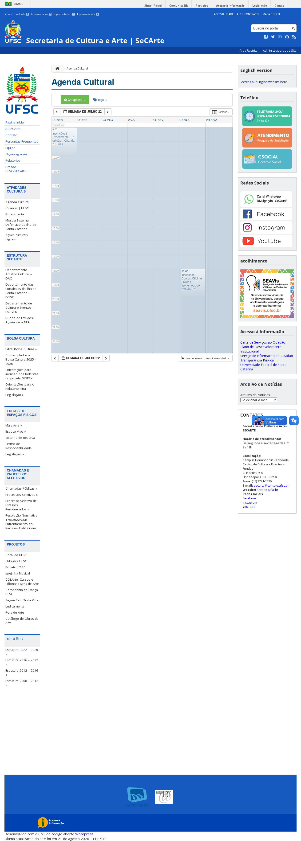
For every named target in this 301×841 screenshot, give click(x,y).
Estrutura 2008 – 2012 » (21, 683)
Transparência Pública (257, 360)
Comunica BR (178, 6)
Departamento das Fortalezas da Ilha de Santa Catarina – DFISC (20, 290)
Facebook (250, 498)
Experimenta (14, 214)
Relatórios (12, 160)
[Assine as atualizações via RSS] (294, 37)
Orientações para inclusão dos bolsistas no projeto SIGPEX (21, 374)
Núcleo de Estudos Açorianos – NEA (19, 320)
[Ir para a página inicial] (56, 68)
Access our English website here (264, 82)
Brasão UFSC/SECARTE (16, 169)
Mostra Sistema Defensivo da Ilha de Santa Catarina (20, 224)
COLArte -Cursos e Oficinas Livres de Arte (22, 581)
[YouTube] (266, 246)
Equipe (10, 148)
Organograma (16, 154)
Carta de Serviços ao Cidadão (262, 342)
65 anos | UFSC (17, 208)
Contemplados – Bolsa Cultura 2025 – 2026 (20, 359)
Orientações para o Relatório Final (19, 386)
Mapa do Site (272, 14)
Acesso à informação (230, 6)
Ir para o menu (41, 14)
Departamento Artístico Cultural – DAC (18, 274)
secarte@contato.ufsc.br (271, 485)
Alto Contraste (248, 14)
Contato (11, 135)
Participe (202, 6)
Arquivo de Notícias (255, 395)
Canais (279, 6)
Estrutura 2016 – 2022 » (21, 662)
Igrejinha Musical (17, 573)
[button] (205, 358)
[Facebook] (266, 219)
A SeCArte (12, 129)
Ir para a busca (64, 14)
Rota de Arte (14, 612)
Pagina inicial (14, 122)
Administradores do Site (280, 51)
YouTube (249, 507)
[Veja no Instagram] (287, 37)
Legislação (259, 6)
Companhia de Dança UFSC (21, 592)
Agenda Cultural (17, 202)
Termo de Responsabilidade (18, 446)
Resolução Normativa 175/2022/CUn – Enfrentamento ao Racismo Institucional (21, 521)
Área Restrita (249, 51)
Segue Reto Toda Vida (21, 600)
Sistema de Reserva (20, 437)
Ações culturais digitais (16, 237)
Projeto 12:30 (15, 567)
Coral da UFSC (16, 555)
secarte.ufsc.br (267, 490)
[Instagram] (266, 232)
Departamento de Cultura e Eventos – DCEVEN (19, 307)
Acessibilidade (224, 14)
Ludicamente (14, 606)
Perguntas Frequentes (21, 141)
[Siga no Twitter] (273, 37)
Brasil (18, 4)
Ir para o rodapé (87, 14)
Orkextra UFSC (16, 561)
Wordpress (84, 834)
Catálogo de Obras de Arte (22, 620)
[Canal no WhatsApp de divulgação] (266, 205)
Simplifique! (153, 6)
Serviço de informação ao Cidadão (266, 355)
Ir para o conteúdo (16, 14)
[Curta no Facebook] (266, 37)
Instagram (250, 502)
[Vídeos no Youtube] (280, 37)
